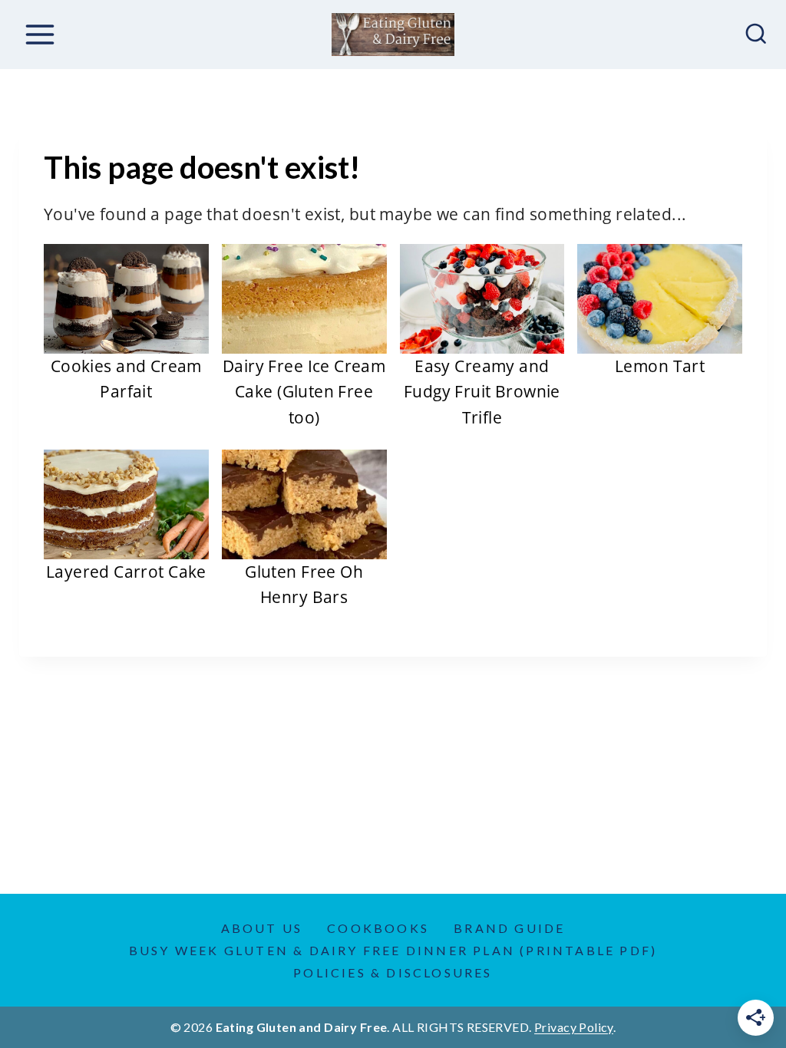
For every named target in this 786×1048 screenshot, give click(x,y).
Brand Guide (509, 928)
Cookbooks (378, 928)
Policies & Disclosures (392, 972)
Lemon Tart (660, 366)
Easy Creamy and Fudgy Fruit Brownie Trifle (482, 391)
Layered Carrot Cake (126, 571)
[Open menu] (39, 34)
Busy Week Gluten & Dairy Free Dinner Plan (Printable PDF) (393, 950)
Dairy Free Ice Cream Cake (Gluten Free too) (304, 391)
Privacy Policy (573, 1027)
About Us (262, 928)
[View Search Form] (756, 34)
